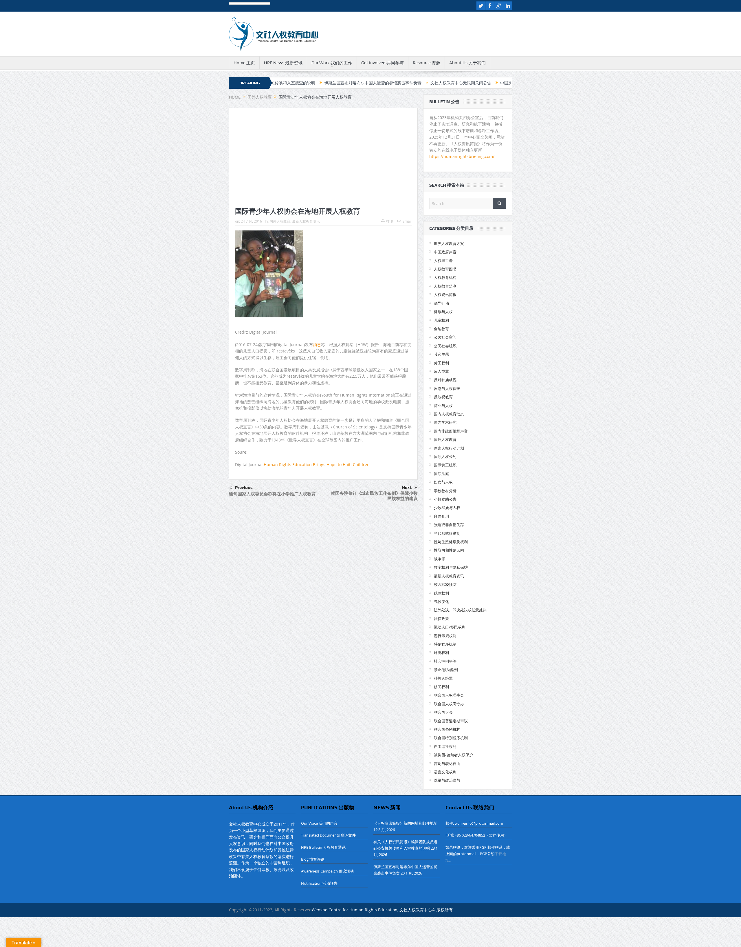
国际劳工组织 (445, 465)
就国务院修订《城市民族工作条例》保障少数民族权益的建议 (374, 495)
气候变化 (441, 601)
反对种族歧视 (445, 379)
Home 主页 (244, 63)
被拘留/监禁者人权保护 (453, 754)
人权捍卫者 (443, 260)
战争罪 (439, 558)
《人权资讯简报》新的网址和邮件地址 (405, 823)
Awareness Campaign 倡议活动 (327, 871)
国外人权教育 (279, 221)
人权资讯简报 (445, 294)
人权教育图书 (445, 269)
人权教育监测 (445, 286)
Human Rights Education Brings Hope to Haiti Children (317, 464)
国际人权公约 (445, 456)
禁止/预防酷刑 (446, 669)
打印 (389, 221)
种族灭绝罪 (443, 678)
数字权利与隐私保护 (451, 567)
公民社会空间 (445, 337)
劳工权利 (441, 363)
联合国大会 (443, 712)
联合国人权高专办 (449, 703)
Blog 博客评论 (312, 859)
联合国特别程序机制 (451, 737)
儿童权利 (441, 320)
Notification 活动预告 (319, 883)
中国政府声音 (445, 252)
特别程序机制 (445, 644)
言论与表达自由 (447, 763)
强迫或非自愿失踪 (449, 524)
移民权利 (441, 686)
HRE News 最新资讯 (283, 63)
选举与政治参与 (447, 780)
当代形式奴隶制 (447, 533)
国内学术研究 (445, 422)
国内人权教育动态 (449, 414)
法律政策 (441, 618)
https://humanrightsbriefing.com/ (462, 156)
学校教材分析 (445, 490)
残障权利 (441, 593)
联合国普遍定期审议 (451, 721)
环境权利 (441, 652)
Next (407, 487)
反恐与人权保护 (447, 388)
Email (407, 221)
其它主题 (441, 354)
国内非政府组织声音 (451, 431)
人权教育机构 (445, 277)
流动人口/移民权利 (449, 627)
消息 (317, 344)
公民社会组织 (445, 345)
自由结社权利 (445, 746)
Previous (244, 487)
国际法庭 (441, 473)
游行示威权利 (445, 635)
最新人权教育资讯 (306, 221)
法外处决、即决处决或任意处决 (460, 609)
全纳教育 (441, 328)
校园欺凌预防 (445, 584)
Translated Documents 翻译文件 (328, 835)
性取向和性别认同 (449, 550)
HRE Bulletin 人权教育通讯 (323, 847)
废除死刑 (441, 516)
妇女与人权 (443, 482)
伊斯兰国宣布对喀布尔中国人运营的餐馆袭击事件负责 (334, 83)
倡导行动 (441, 303)
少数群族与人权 (447, 507)
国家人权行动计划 (449, 448)
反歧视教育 (443, 396)
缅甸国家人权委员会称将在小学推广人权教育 (272, 494)
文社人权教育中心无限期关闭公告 (422, 83)
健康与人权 (443, 311)
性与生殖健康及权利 (451, 541)
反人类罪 (441, 371)
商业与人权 (443, 405)
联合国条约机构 (447, 729)
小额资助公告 (445, 499)
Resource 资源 (426, 63)
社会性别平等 (445, 661)
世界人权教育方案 (449, 243)
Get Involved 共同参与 (382, 63)
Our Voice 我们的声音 (319, 823)
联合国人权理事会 (449, 695)
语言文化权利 (445, 772)
